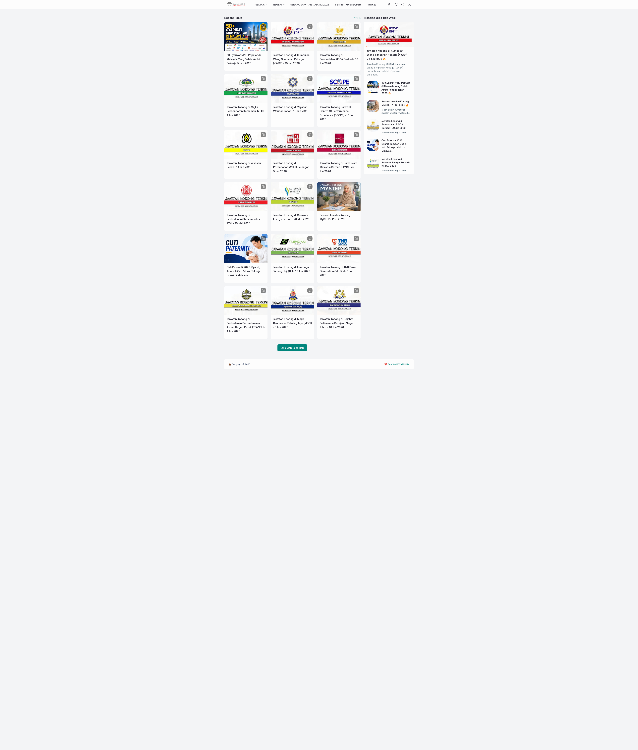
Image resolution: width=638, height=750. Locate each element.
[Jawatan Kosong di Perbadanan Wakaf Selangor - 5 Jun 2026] (292, 158)
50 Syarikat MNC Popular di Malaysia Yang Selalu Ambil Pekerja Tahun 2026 (244, 59)
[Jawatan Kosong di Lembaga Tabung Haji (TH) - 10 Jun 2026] (292, 262)
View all (357, 18)
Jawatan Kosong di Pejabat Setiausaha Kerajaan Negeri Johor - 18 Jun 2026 (337, 323)
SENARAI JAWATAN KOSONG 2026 (309, 4)
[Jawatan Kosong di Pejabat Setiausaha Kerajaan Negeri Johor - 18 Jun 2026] (339, 313)
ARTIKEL (371, 4)
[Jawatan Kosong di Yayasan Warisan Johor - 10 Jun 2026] (292, 102)
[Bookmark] (263, 26)
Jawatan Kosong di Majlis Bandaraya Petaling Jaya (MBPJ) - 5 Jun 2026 (292, 323)
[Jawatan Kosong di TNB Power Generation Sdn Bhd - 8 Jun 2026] (339, 262)
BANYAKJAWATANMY (398, 364)
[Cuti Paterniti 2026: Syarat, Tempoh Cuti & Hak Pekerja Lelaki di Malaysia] (245, 262)
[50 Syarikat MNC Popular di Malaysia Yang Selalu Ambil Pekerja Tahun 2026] (245, 50)
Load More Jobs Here (292, 347)
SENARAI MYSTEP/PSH (348, 4)
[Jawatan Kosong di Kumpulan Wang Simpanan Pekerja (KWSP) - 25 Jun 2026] (292, 50)
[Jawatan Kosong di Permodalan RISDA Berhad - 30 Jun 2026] (339, 50)
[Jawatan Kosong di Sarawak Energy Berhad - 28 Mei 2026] (292, 210)
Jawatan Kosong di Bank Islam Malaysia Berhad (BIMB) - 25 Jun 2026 (338, 167)
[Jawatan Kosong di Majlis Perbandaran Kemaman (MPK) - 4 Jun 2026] (245, 102)
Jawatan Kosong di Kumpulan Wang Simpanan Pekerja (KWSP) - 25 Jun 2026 (291, 59)
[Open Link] (409, 4)
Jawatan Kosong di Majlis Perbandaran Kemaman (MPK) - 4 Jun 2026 (246, 111)
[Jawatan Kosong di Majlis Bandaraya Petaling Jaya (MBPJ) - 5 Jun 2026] (292, 313)
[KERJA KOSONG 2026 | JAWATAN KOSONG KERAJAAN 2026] (236, 4)
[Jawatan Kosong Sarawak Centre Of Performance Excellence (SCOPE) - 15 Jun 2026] (339, 102)
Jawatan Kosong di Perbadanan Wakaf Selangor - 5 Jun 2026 (291, 167)
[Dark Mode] (390, 4)
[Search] (403, 4)
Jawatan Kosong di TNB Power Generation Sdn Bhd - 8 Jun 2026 (339, 271)
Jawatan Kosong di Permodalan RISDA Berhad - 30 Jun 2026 (339, 59)
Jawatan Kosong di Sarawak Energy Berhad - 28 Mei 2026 (395, 162)
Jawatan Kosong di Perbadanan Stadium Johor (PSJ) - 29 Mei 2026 (243, 219)
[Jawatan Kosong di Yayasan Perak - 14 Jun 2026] (245, 158)
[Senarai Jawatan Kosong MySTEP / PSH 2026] (339, 210)
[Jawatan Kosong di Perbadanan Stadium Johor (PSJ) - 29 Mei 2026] (245, 210)
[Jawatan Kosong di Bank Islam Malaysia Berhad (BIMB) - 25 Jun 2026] (339, 158)
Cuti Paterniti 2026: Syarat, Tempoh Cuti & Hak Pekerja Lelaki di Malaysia (244, 271)
